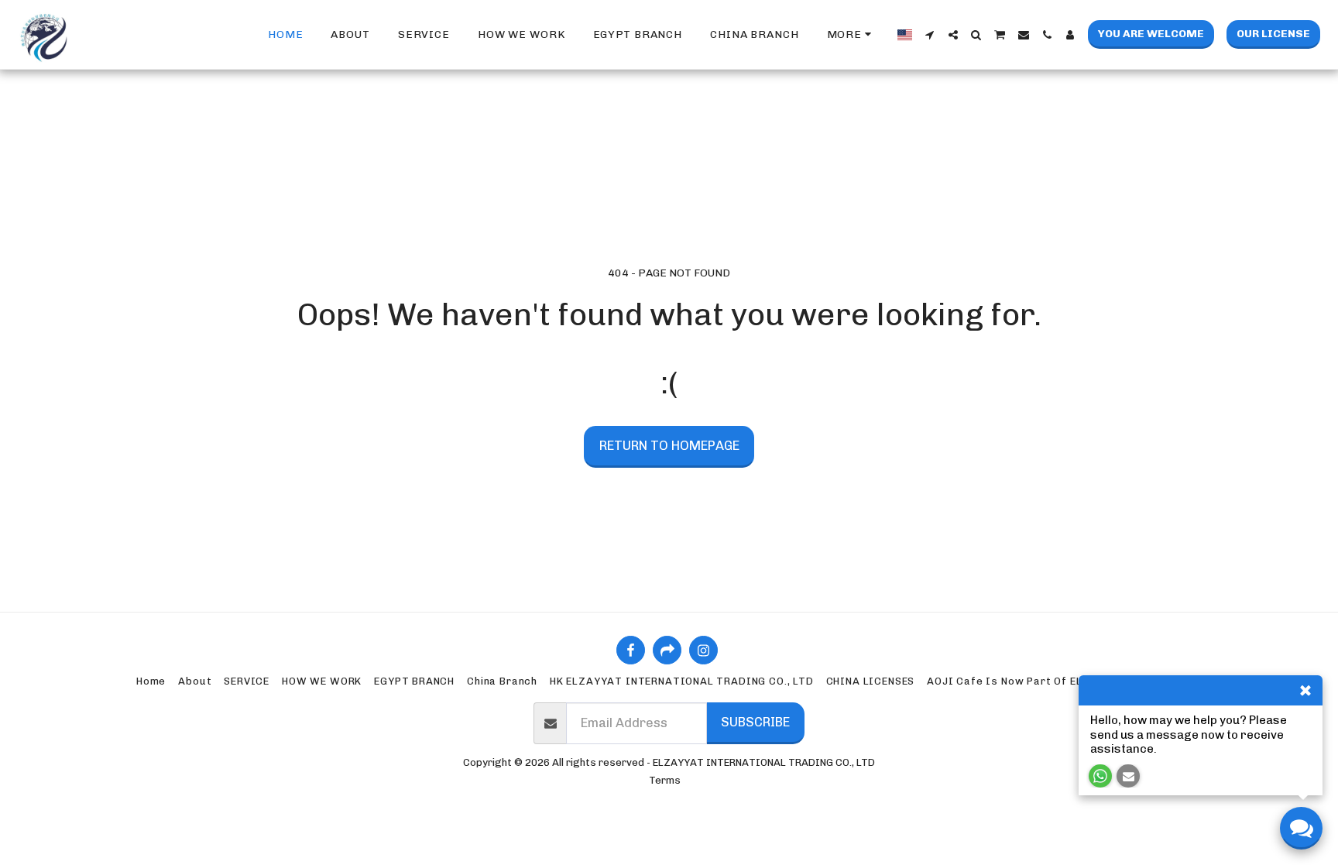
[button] (930, 34)
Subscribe (755, 721)
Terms (665, 780)
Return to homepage (669, 445)
